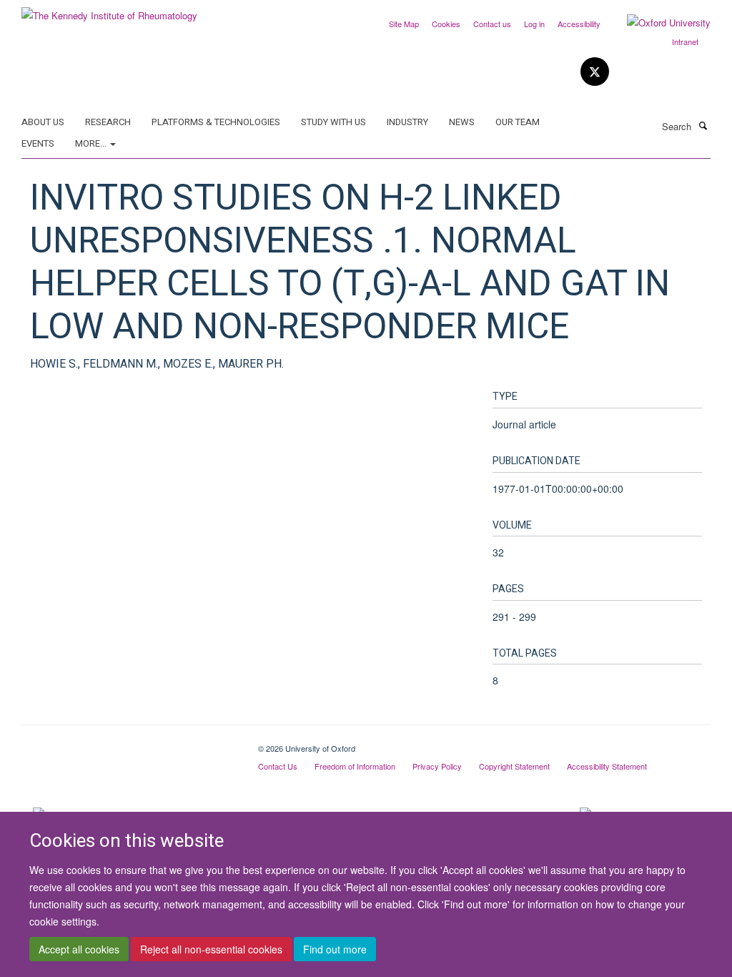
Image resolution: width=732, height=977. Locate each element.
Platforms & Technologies (216, 122)
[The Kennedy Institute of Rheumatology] (109, 10)
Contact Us (277, 766)
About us (42, 122)
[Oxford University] (658, 22)
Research (108, 122)
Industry (407, 122)
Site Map (404, 23)
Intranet (685, 41)
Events (37, 143)
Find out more (335, 949)
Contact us (492, 23)
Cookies (446, 23)
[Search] (703, 125)
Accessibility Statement (607, 766)
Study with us (333, 122)
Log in (534, 23)
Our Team (517, 122)
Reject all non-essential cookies (211, 949)
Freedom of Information (355, 766)
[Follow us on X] (594, 72)
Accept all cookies (79, 949)
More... (92, 143)
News (462, 122)
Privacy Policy (437, 766)
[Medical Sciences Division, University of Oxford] (129, 743)
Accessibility (579, 23)
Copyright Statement (514, 766)
